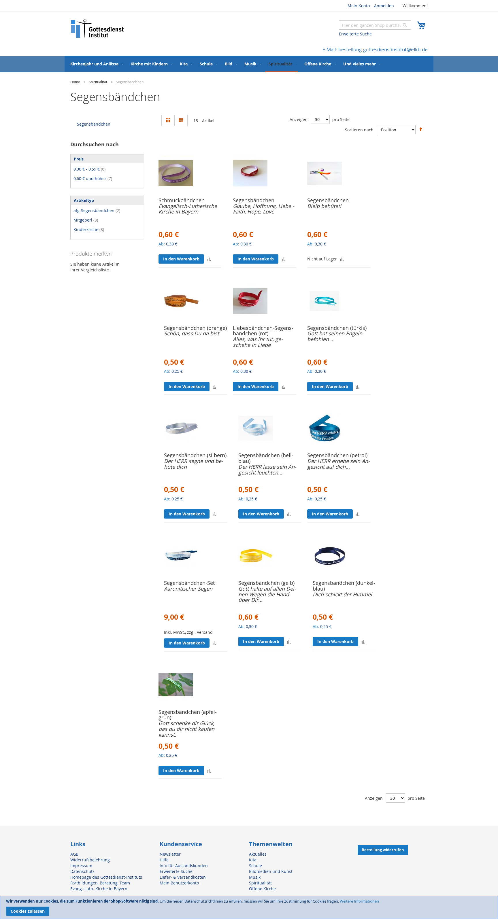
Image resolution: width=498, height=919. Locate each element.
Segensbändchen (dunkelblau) (344, 585)
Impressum (81, 865)
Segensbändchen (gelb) (266, 582)
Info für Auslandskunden (184, 865)
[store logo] (97, 28)
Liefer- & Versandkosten (183, 877)
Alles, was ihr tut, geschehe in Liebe (258, 342)
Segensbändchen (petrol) (337, 455)
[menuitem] (95, 63)
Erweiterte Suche (355, 34)
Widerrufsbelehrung (90, 860)
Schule (255, 865)
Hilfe (164, 860)
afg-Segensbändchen (96, 210)
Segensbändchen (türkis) (337, 327)
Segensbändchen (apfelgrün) (188, 714)
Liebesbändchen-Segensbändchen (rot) (263, 330)
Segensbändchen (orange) (195, 327)
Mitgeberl (85, 220)
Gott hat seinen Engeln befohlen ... (334, 336)
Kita (252, 860)
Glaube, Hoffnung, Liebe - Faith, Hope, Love (263, 209)
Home (75, 82)
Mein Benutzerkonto (179, 883)
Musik (255, 877)
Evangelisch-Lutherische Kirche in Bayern (188, 209)
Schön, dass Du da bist (191, 333)
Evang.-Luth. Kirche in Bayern (98, 888)
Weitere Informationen (359, 901)
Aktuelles (258, 854)
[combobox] (375, 25)
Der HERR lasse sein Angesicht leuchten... (267, 469)
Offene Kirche (262, 888)
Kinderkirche (88, 229)
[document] (249, 907)
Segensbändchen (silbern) (195, 455)
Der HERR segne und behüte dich (193, 463)
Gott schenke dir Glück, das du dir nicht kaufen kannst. (186, 729)
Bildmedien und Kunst (271, 871)
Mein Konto (359, 5)
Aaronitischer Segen (188, 588)
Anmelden (384, 5)
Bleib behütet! (324, 206)
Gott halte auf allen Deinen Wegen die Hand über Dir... (267, 594)
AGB (74, 854)
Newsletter (170, 854)
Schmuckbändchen (182, 200)
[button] (209, 259)
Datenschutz (82, 871)
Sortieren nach (359, 130)
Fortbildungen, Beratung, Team (100, 883)
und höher (92, 178)
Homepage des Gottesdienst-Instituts (106, 877)
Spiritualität (98, 82)
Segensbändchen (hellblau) (265, 458)
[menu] (249, 64)
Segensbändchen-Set (189, 582)
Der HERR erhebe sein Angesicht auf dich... (338, 463)
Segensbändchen (253, 200)
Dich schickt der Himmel (342, 594)
